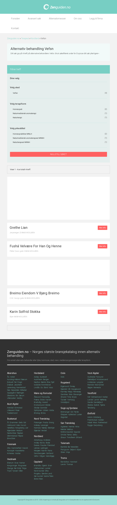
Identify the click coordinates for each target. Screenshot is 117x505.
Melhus (70, 429)
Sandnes (64, 394)
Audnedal (91, 377)
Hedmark (11, 459)
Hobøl (89, 422)
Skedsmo (11, 395)
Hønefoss (11, 428)
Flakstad (51, 445)
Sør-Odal (17, 468)
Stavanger (77, 394)
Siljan (78, 449)
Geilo (21, 422)
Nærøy (44, 428)
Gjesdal (64, 389)
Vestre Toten (48, 476)
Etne (48, 382)
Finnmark (11, 444)
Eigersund (65, 386)
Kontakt (15, 28)
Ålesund (37, 397)
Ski (17, 395)
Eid (72, 412)
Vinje (68, 452)
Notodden (74, 447)
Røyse (20, 436)
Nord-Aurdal (39, 471)
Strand (63, 397)
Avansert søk (34, 18)
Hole (18, 425)
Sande (90, 402)
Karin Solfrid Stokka (25, 312)
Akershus (12, 373)
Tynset (15, 471)
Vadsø (17, 453)
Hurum (23, 425)
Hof (88, 397)
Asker (12, 377)
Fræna (36, 400)
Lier (26, 428)
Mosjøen (37, 450)
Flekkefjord (91, 379)
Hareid (45, 402)
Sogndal (64, 417)
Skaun (63, 437)
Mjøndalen (11, 430)
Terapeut (25, 38)
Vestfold (91, 393)
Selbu (75, 435)
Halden (101, 420)
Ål (8, 422)
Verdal (44, 430)
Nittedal (23, 390)
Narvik (44, 450)
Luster (79, 414)
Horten (105, 397)
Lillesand (11, 410)
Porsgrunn (65, 449)
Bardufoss (65, 462)
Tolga (24, 468)
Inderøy (37, 425)
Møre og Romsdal (43, 393)
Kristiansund (39, 405)
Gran (50, 465)
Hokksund (11, 425)
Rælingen (20, 393)
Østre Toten (38, 479)
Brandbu (37, 465)
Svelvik (96, 405)
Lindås (37, 387)
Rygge (90, 425)
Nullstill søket (58, 154)
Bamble (64, 447)
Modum (19, 430)
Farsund (99, 377)
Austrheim (38, 379)
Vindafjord (65, 402)
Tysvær (63, 400)
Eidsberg (97, 417)
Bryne (74, 397)
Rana (50, 450)
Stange (10, 468)
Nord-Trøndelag (42, 418)
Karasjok (11, 450)
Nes (8, 390)
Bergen (46, 379)
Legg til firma (96, 18)
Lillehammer (39, 468)
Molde (47, 405)
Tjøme (102, 405)
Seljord (73, 449)
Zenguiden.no (13, 38)
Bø (69, 447)
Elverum (10, 463)
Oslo (63, 373)
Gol (24, 422)
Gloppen (64, 414)
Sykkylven (38, 410)
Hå (69, 389)
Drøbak (10, 385)
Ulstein (45, 410)
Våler (21, 471)
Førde (76, 412)
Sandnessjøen (39, 453)
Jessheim (18, 385)
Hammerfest (16, 448)
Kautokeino (19, 450)
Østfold (91, 413)
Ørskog (37, 413)
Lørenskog (11, 387)
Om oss (78, 18)
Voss (51, 387)
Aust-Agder (13, 404)
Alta (8, 448)
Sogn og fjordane (69, 408)
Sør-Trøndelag (68, 423)
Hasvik (25, 448)
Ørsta (43, 413)
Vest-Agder (93, 373)
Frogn (19, 382)
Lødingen (44, 448)
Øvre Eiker (11, 438)
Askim (90, 417)
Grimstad (18, 408)
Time (69, 397)
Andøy (36, 443)
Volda (51, 410)
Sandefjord (98, 402)
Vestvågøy (50, 456)
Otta (47, 471)
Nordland (35, 38)
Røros (69, 435)
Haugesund (76, 389)
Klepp (70, 392)
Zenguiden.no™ (63, 500)
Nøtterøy (103, 400)
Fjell (52, 382)
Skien (63, 452)
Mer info (102, 228)
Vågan (42, 456)
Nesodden (15, 390)
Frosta (45, 422)
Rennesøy (77, 392)
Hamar (22, 463)
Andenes (46, 440)
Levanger (44, 425)
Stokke (90, 405)
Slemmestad (12, 436)
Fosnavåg (46, 397)
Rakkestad (102, 422)
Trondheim (71, 437)
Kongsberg (19, 428)
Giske (42, 400)
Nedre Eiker (11, 433)
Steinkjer (51, 428)
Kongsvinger (12, 465)
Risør (17, 410)
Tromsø (70, 464)
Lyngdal (100, 382)
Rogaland (65, 382)
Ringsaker (22, 465)
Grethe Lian (19, 228)
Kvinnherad (46, 385)
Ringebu (37, 473)
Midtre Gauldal (67, 432)
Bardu (42, 443)
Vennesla (97, 387)
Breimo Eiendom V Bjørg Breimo (34, 293)
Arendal (10, 408)
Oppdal (77, 432)
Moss (95, 422)
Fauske (43, 445)
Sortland (49, 453)
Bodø (48, 443)
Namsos (37, 428)
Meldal (63, 429)
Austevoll (43, 377)
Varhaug (71, 400)
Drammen (14, 422)
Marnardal (99, 385)
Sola (70, 394)
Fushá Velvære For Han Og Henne (35, 246)
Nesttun (37, 382)
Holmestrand (96, 397)
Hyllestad (72, 414)
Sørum (21, 395)
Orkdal (63, 435)
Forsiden (15, 18)
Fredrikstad (92, 420)
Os (42, 387)
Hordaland (39, 373)
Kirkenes (10, 453)
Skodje (36, 408)
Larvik (96, 400)
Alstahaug (38, 440)
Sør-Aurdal (38, 476)
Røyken (20, 433)
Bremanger (65, 412)
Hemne (71, 427)
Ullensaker (11, 398)
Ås (8, 377)
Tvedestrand (12, 413)
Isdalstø (37, 385)
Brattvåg (37, 402)
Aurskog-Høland (13, 379)
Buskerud (12, 418)
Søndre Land (47, 473)
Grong (51, 422)
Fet (15, 382)
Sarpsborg (97, 425)
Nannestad (21, 387)
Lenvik (63, 464)
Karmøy (64, 392)
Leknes (37, 448)
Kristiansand (102, 379)
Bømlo (43, 382)
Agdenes (64, 427)
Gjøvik (44, 465)
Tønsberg (91, 408)
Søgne (89, 387)
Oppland (38, 461)
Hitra (77, 427)
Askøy (36, 377)
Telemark (65, 443)
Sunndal (43, 408)
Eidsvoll (10, 382)
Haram (48, 400)
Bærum (24, 379)
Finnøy (72, 386)
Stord (46, 387)
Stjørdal (37, 430)
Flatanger (38, 422)
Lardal (90, 400)
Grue (16, 463)
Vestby (19, 398)
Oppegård (11, 393)
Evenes (37, 445)
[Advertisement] (58, 198)
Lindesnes (91, 382)
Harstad (73, 462)
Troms (64, 458)
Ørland (79, 437)
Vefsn (36, 456)
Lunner (47, 468)
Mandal (90, 385)
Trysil (9, 471)
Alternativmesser (57, 18)
